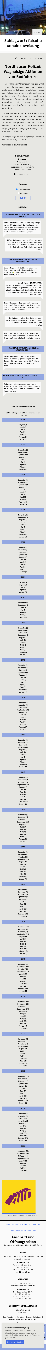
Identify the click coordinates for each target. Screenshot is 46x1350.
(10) (23, 710)
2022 (23, 542)
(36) (23, 1171)
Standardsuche (24, 189)
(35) (23, 989)
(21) (23, 904)
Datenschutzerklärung (31, 1225)
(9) (23, 565)
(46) (23, 949)
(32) (23, 1016)
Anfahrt (26, 32)
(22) (23, 822)
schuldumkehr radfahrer (22, 167)
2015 (23, 772)
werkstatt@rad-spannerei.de (23, 1285)
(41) (23, 912)
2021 (23, 577)
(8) (23, 643)
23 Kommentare (15, 260)
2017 (23, 698)
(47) (23, 986)
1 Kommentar (13, 348)
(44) (23, 974)
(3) (23, 437)
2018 (23, 660)
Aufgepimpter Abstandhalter (26, 261)
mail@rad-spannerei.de (23, 1259)
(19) (23, 782)
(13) (23, 742)
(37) (23, 981)
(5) (23, 527)
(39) (23, 916)
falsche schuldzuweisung (22, 163)
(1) (23, 425)
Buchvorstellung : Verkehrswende (27, 349)
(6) (23, 562)
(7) (23, 712)
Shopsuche (24, 193)
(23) (23, 820)
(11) (23, 780)
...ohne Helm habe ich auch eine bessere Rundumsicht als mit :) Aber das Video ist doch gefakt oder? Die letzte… (24, 321)
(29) (23, 907)
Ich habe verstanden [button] (14, 1342)
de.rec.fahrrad (20, 145)
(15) (23, 797)
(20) (23, 827)
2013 (23, 847)
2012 (23, 884)
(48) (23, 1014)
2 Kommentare (12, 214)
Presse (23, 159)
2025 (23, 445)
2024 (23, 475)
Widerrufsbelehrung (27, 1231)
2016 (23, 735)
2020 (23, 597)
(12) (23, 792)
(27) (23, 972)
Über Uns (17, 32)
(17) (23, 725)
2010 (23, 959)
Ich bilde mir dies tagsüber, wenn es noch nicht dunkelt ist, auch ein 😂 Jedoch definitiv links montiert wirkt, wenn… (21, 271)
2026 (23, 420)
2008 (23, 1034)
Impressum (14, 1231)
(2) (23, 432)
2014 (23, 810)
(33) (23, 937)
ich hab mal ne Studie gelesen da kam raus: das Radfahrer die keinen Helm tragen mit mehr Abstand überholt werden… (22, 335)
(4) (23, 427)
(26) (23, 1061)
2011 (23, 922)
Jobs (6, 32)
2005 (23, 1146)
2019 (23, 623)
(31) (23, 929)
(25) (23, 909)
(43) (23, 979)
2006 (23, 1109)
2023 (23, 510)
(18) (23, 869)
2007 (23, 1071)
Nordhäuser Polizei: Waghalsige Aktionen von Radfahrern (23, 71)
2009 (23, 996)
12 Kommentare (23, 174)
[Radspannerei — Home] (23, 13)
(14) (23, 645)
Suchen (23, 198)
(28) (23, 1004)
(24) (23, 799)
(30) (23, 914)
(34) (23, 1011)
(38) (23, 977)
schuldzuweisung (23, 169)
